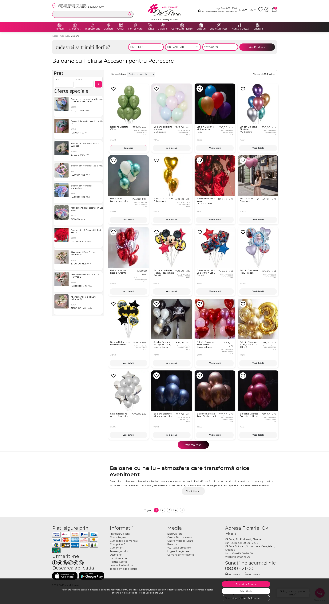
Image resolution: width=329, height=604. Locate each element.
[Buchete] (109, 25)
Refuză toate (246, 591)
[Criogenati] (75, 25)
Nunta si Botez (240, 28)
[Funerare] (258, 25)
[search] (129, 14)
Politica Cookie (145, 592)
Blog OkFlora (175, 533)
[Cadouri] (201, 25)
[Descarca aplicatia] (64, 576)
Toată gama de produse (123, 568)
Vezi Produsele (257, 47)
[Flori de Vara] (135, 25)
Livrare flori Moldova (121, 565)
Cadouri (201, 28)
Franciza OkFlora (120, 533)
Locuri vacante (118, 558)
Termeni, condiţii (119, 551)
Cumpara (128, 148)
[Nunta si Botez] (240, 25)
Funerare (257, 28)
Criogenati (75, 28)
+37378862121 (209, 11)
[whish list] (261, 11)
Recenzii (172, 544)
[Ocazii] (121, 25)
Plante (150, 28)
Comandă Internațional (180, 554)
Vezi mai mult (193, 444)
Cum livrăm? (117, 547)
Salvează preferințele (246, 584)
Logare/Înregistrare (178, 551)
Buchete (108, 28)
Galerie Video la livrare (180, 540)
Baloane (163, 28)
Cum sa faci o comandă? (124, 540)
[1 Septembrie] (92, 25)
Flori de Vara (135, 28)
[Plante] (150, 25)
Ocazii (121, 28)
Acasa (55, 36)
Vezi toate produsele (179, 547)
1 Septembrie (92, 28)
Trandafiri (59, 28)
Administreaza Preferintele (246, 598)
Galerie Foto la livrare (179, 537)
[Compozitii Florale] (182, 25)
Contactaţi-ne (118, 537)
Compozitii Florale (182, 28)
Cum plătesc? (117, 544)
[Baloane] (163, 25)
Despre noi (116, 554)
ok (98, 84)
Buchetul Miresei (218, 28)
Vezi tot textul (193, 491)
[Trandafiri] (59, 25)
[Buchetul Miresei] (219, 25)
